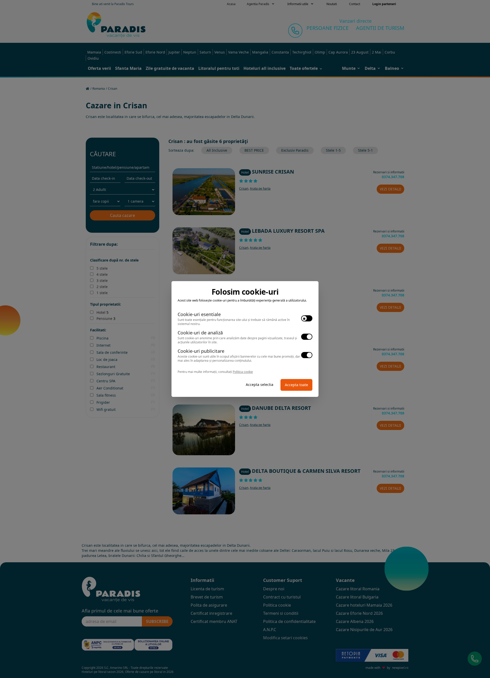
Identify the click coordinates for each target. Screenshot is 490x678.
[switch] (306, 318)
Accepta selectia (259, 384)
